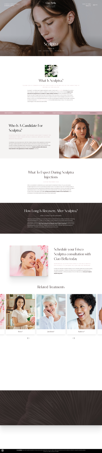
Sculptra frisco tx (59, 50)
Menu (96, 4)
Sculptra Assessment (58, 112)
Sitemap (48, 443)
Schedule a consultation (42, 100)
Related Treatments (76, 112)
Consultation (93, 112)
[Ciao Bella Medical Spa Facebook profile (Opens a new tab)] (47, 438)
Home (40, 50)
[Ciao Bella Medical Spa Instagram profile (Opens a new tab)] (50, 438)
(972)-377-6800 (86, 4)
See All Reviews (50, 376)
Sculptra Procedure (26, 112)
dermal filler (60, 90)
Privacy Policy (65, 413)
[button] (28, 338)
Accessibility (61, 443)
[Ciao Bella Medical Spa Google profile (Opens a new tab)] (54, 438)
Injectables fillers (47, 50)
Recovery (41, 112)
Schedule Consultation (11, 4)
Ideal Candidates (9, 112)
